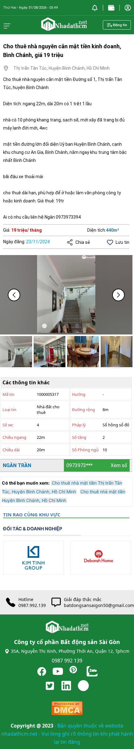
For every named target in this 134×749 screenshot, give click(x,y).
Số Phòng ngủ (85, 450)
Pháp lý (79, 425)
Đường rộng (83, 409)
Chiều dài (11, 450)
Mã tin (8, 394)
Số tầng (79, 437)
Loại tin (9, 409)
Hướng (78, 394)
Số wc (7, 425)
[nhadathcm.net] (64, 28)
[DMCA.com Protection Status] (67, 709)
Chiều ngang (14, 437)
